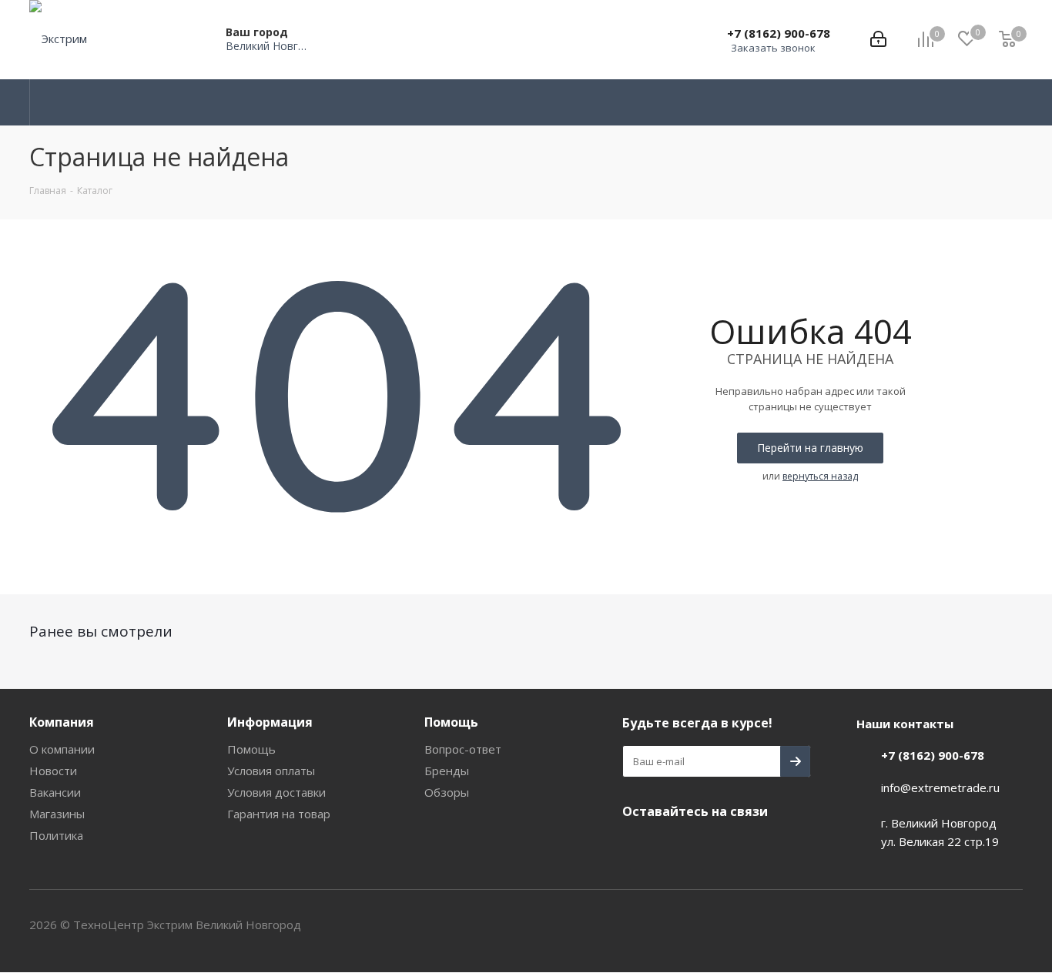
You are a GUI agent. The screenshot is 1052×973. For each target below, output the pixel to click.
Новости (53, 770)
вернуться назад (820, 476)
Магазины (57, 813)
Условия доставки (276, 792)
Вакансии (55, 792)
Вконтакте (637, 847)
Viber (714, 847)
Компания (61, 722)
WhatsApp (753, 847)
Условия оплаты (271, 770)
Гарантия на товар (278, 813)
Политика (56, 835)
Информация (270, 722)
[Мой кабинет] (878, 39)
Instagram (676, 847)
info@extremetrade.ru (940, 787)
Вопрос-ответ (462, 749)
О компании (62, 749)
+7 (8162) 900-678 (778, 33)
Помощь (251, 749)
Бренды (446, 770)
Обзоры (446, 792)
